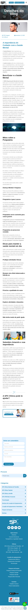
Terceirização (14, 563)
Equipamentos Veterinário (14, 561)
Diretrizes (14, 534)
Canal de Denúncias (14, 536)
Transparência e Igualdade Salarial (14, 539)
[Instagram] (15, 527)
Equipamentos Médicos (14, 559)
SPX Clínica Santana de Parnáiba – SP (14, 546)
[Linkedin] (12, 527)
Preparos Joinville (14, 574)
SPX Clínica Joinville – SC (14, 550)
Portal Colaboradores (14, 585)
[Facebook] (8, 527)
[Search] (25, 475)
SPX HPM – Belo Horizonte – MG (14, 552)
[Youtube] (19, 527)
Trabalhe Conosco (14, 583)
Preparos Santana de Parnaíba (14, 570)
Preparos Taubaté (14, 572)
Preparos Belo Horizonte (14, 576)
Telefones (11, 2)
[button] (26, 2)
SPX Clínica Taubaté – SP (14, 548)
